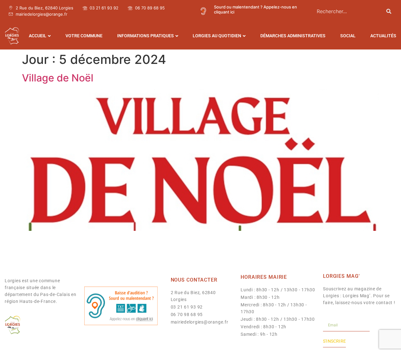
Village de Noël (57, 78)
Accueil (37, 35)
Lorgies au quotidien (217, 35)
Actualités (383, 35)
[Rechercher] (389, 11)
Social (348, 35)
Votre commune (83, 35)
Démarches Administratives (292, 35)
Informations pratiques (145, 35)
